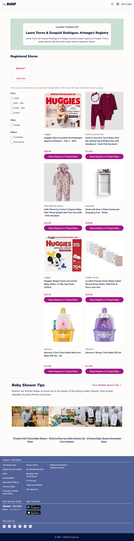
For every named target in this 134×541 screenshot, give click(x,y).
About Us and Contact (12, 469)
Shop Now (21, 78)
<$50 (16, 98)
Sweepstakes (8, 478)
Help (5, 473)
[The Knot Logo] (7, 506)
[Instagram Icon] (14, 526)
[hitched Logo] (5, 509)
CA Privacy (31, 480)
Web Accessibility (34, 485)
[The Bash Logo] (17, 506)
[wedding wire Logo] (15, 509)
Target (17, 125)
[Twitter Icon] (30, 526)
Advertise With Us (11, 482)
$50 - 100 (18, 103)
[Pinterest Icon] (19, 526)
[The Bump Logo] (9, 4)
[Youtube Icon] (25, 526)
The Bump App (9, 465)
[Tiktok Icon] (9, 526)
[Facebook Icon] (4, 526)
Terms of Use (32, 465)
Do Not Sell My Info (34, 469)
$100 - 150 (19, 108)
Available (18, 137)
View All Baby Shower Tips (105, 385)
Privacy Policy (9, 486)
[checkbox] (11, 98)
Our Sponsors (32, 489)
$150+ (17, 112)
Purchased (19, 142)
